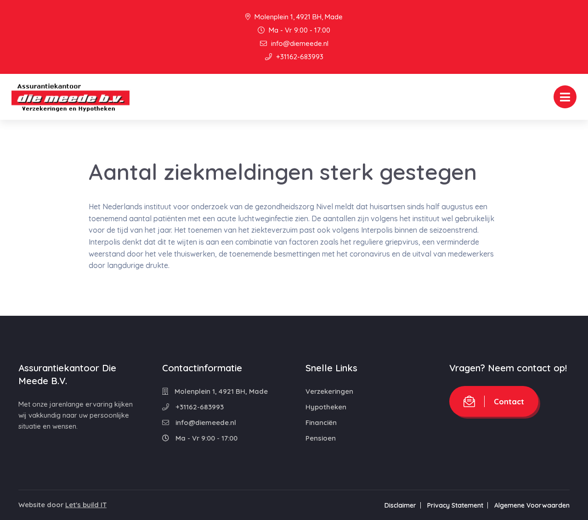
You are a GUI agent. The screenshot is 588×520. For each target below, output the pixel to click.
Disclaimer (400, 505)
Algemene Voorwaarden (532, 505)
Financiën (321, 422)
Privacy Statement (455, 505)
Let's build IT (86, 504)
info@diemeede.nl (298, 43)
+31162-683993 (298, 56)
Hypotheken (325, 407)
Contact (509, 401)
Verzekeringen (329, 391)
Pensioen (320, 438)
